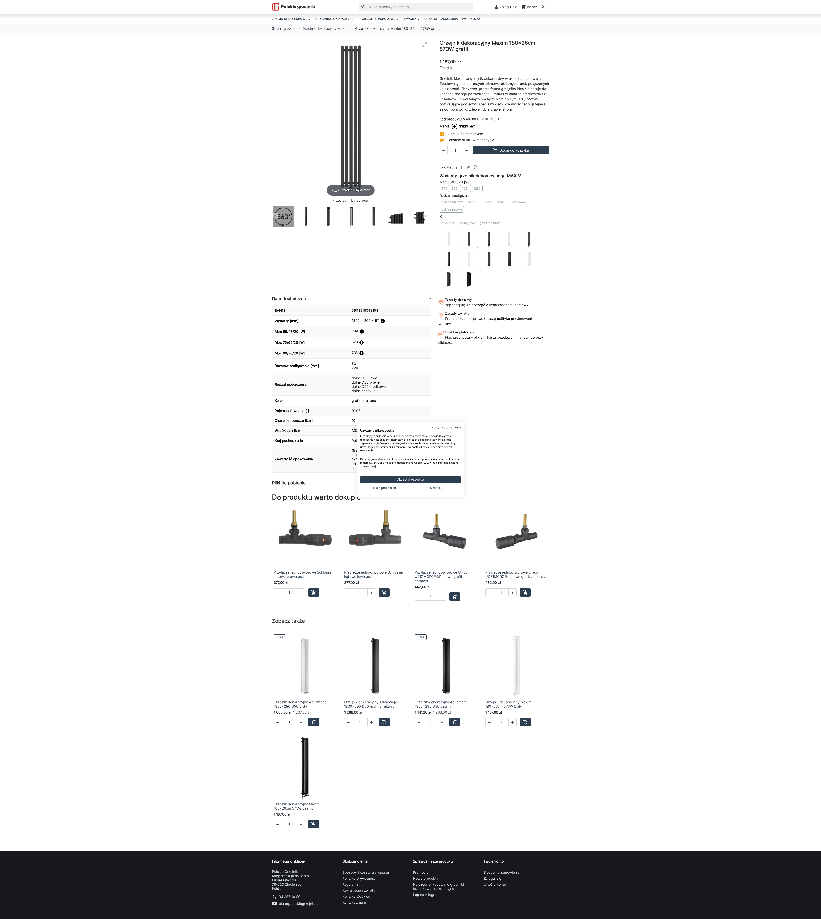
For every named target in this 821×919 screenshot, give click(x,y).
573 (444, 188)
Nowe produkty (425, 878)
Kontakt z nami (355, 902)
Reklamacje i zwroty (359, 890)
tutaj (373, 466)
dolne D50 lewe (452, 202)
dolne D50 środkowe (511, 202)
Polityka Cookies (356, 896)
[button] (505, 7)
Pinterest (475, 167)
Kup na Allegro (425, 894)
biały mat (448, 223)
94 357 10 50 (289, 897)
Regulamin (351, 884)
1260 (477, 188)
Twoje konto (494, 861)
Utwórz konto (495, 884)
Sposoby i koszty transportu (366, 872)
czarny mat (467, 223)
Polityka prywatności (360, 878)
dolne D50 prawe (480, 202)
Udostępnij (461, 167)
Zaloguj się (492, 878)
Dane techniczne (289, 298)
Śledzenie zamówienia (502, 872)
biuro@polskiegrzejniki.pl (299, 903)
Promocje (420, 872)
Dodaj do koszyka (511, 150)
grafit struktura (490, 223)
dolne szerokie (452, 209)
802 (454, 188)
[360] (283, 216)
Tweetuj (468, 167)
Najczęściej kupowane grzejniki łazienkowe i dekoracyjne (438, 886)
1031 (465, 188)
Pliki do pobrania (289, 482)
